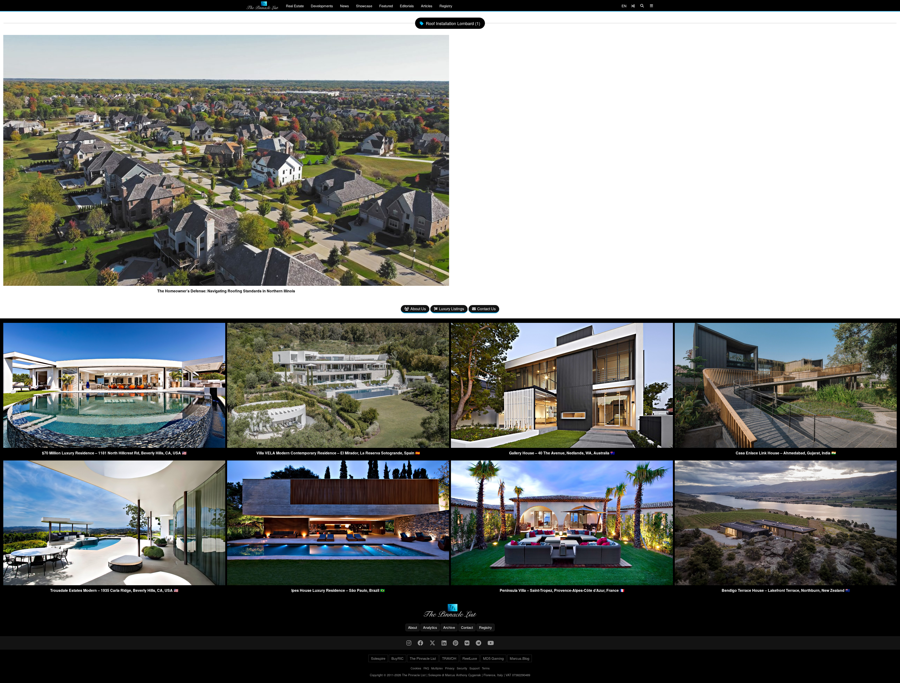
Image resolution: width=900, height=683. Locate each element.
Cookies (416, 668)
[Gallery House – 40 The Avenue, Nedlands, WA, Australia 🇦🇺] (562, 446)
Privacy (449, 668)
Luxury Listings (451, 308)
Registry (445, 5)
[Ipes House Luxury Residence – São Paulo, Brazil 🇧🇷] (338, 583)
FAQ (426, 668)
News (344, 5)
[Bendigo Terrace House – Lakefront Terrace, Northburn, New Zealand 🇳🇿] (786, 583)
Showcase (364, 5)
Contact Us (486, 308)
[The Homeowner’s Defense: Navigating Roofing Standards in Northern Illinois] (226, 284)
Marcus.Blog (519, 658)
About (412, 627)
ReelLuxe (469, 658)
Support (474, 668)
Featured (386, 5)
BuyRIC (397, 658)
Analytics (430, 627)
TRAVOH (449, 658)
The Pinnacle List (423, 658)
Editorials (407, 5)
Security (462, 668)
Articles (426, 5)
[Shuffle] (633, 5)
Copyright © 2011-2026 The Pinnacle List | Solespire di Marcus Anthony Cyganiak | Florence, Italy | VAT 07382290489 (450, 675)
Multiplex (437, 668)
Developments (322, 5)
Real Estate (295, 5)
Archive (449, 627)
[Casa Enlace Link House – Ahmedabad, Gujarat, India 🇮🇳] (786, 446)
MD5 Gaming (493, 658)
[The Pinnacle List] (450, 611)
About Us (418, 308)
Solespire (378, 658)
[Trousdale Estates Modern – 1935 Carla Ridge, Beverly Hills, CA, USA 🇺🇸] (114, 583)
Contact (467, 627)
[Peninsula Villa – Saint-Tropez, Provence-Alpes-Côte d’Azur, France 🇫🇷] (562, 583)
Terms (486, 668)
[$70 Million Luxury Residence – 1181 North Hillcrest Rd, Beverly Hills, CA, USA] (114, 446)
